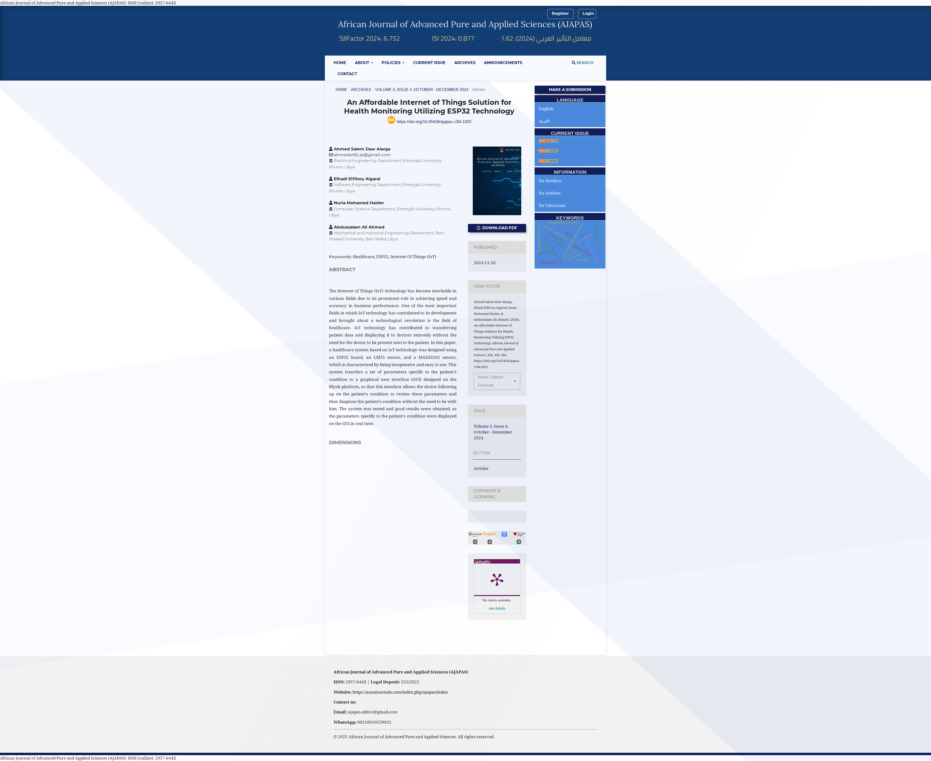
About (362, 62)
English (546, 108)
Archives (464, 62)
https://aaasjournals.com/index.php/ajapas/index (400, 692)
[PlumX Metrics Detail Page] (497, 579)
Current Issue (429, 62)
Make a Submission (570, 89)
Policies (391, 62)
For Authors (550, 193)
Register (560, 13)
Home (340, 62)
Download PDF (499, 228)
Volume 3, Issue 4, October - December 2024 (421, 90)
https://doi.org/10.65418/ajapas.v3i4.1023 (433, 121)
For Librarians (552, 205)
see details (497, 608)
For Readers (550, 180)
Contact (347, 74)
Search (585, 62)
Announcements (503, 62)
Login (588, 13)
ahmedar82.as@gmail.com (362, 154)
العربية (544, 120)
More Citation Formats (491, 381)
